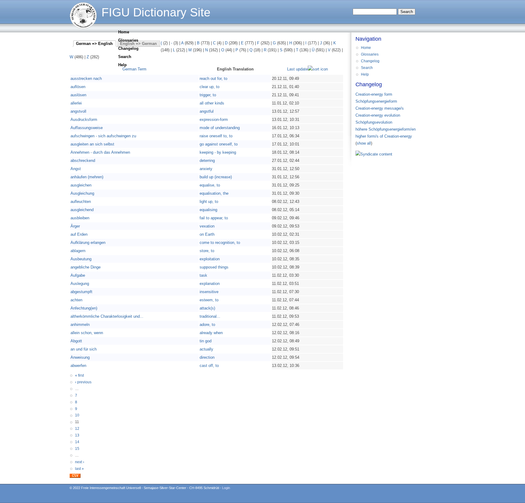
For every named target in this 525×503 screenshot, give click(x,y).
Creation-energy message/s (379, 108)
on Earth (207, 234)
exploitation (210, 259)
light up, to (209, 201)
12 (77, 428)
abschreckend (82, 160)
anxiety (206, 168)
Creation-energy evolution (377, 115)
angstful (207, 111)
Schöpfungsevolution (373, 122)
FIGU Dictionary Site (156, 12)
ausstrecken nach (86, 78)
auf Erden (79, 234)
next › (79, 462)
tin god (205, 341)
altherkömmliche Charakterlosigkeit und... (106, 316)
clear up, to (209, 86)
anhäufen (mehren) (86, 177)
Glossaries (128, 40)
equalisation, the (214, 193)
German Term (134, 69)
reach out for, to (213, 78)
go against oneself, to (219, 144)
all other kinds (212, 103)
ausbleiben (79, 218)
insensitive (209, 291)
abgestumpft (81, 291)
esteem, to (209, 300)
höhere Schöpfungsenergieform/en (385, 129)
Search (124, 56)
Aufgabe (77, 275)
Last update (297, 69)
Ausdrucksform (83, 119)
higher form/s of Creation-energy (383, 136)
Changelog (128, 48)
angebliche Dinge (85, 267)
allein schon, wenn (86, 332)
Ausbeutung (80, 259)
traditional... (210, 316)
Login (226, 488)
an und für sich (83, 349)
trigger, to (208, 95)
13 (77, 435)
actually (206, 349)
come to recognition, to (220, 242)
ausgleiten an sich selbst (92, 144)
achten (76, 300)
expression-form (214, 119)
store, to (207, 250)
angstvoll (78, 111)
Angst (75, 168)
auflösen (77, 86)
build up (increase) (216, 177)
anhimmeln (80, 324)
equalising (208, 209)
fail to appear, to (214, 218)
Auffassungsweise (86, 127)
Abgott (76, 341)
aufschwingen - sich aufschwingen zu (103, 136)
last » (79, 469)
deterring (207, 160)
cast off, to (209, 365)
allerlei (76, 103)
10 (77, 415)
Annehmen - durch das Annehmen (100, 152)
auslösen (78, 95)
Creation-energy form (373, 94)
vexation (207, 226)
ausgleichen (80, 185)
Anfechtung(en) (83, 308)
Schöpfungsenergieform (376, 101)
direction (207, 357)
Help (122, 65)
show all (364, 143)
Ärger (75, 226)
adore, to (207, 324)
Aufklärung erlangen (87, 242)
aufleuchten (80, 201)
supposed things (214, 267)
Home (123, 32)
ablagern (77, 250)
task (203, 275)
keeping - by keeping (218, 152)
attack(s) (207, 308)
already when (211, 332)
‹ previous (83, 382)
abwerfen (78, 365)
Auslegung (79, 283)
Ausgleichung (82, 193)
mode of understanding (220, 127)
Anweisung (80, 357)
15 (77, 449)
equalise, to (210, 185)
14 (77, 442)
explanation (210, 283)
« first (79, 375)
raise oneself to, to (216, 136)
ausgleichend (82, 209)
